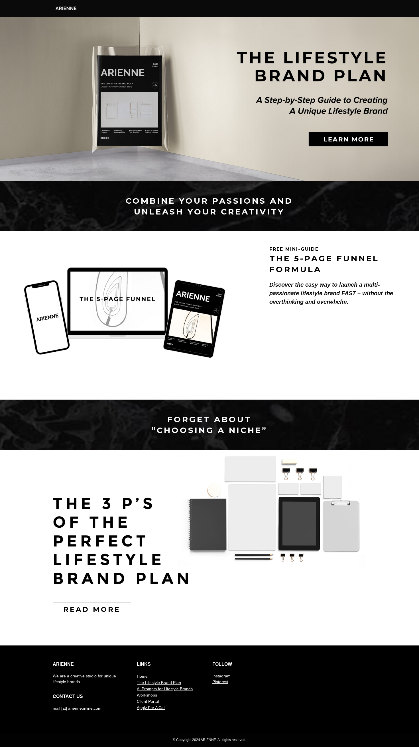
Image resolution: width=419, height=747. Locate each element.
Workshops (147, 695)
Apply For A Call (151, 707)
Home (142, 676)
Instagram (221, 676)
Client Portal (148, 701)
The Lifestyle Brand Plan (159, 682)
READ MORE (92, 609)
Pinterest (220, 681)
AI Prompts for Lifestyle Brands (165, 689)
